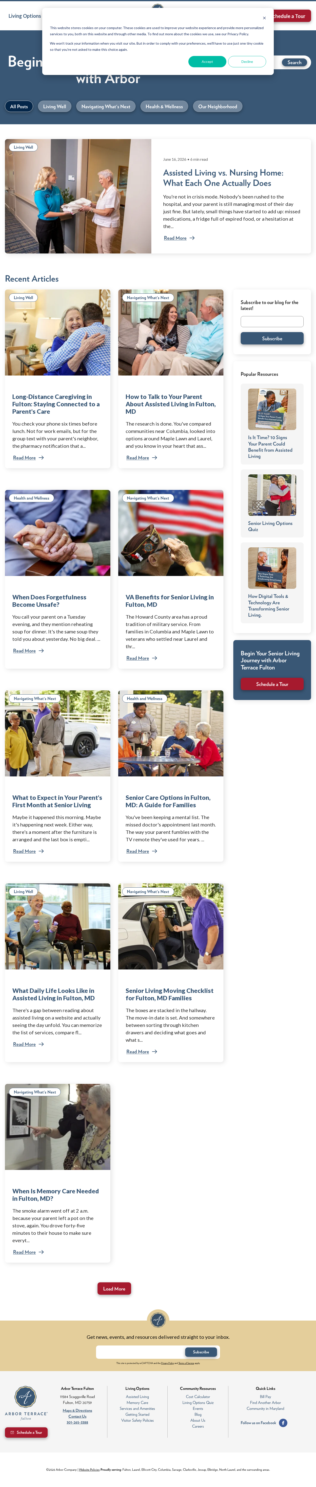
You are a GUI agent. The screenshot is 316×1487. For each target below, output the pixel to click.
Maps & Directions (77, 1410)
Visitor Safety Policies (137, 1420)
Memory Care (137, 1402)
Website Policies (89, 1469)
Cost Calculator (198, 1396)
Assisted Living (137, 1396)
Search (294, 62)
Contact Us (77, 1416)
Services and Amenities (137, 1408)
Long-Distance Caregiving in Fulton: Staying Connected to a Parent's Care (56, 404)
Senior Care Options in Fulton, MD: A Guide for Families (168, 801)
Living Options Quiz (198, 1402)
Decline (247, 61)
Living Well (23, 147)
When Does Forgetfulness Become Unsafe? (49, 600)
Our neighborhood (217, 106)
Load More (114, 1289)
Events (198, 1408)
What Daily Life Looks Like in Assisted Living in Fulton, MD (53, 994)
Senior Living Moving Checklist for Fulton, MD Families (170, 994)
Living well (54, 106)
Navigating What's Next (148, 297)
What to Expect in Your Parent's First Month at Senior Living (57, 801)
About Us (197, 1420)
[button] (27, 15)
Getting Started (137, 1414)
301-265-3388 (77, 1422)
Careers (198, 1426)
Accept (207, 61)
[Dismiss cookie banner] (264, 19)
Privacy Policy (167, 1363)
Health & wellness (164, 106)
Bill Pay (265, 1396)
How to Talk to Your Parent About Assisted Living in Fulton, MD (171, 404)
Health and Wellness (31, 498)
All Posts (19, 106)
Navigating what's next (105, 106)
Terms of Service (186, 1363)
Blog (198, 1414)
